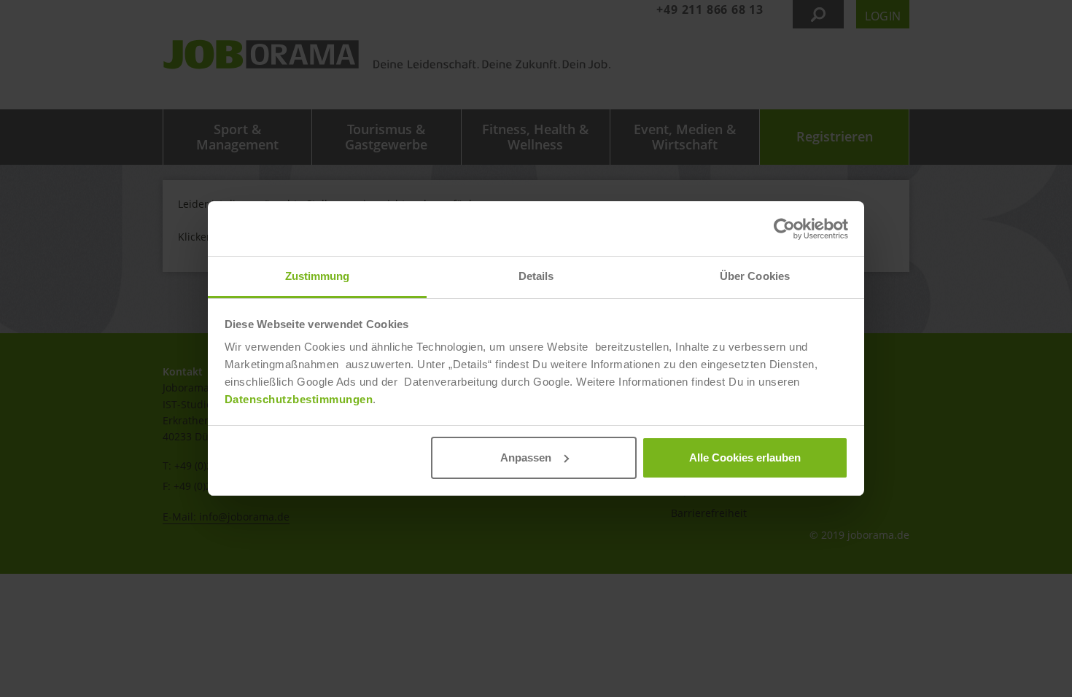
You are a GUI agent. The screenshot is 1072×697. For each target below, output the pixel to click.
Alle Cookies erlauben (745, 457)
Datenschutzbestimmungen (299, 399)
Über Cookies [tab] (755, 276)
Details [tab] (536, 276)
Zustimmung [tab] (317, 276)
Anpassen (525, 457)
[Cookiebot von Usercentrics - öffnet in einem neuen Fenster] (784, 229)
